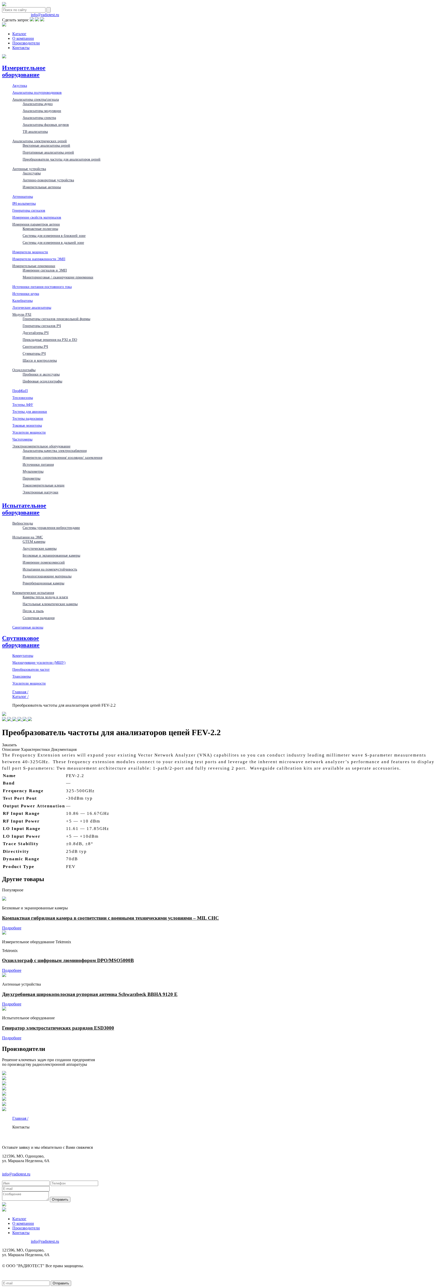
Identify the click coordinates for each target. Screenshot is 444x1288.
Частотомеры (22, 439)
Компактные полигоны (40, 229)
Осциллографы (23, 370)
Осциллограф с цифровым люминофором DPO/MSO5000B (68, 960)
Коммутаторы (22, 656)
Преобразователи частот (31, 669)
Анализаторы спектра (39, 118)
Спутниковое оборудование (21, 641)
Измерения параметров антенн (36, 224)
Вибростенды (22, 523)
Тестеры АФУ (22, 405)
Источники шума (25, 294)
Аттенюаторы (22, 196)
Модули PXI (21, 314)
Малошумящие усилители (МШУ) (39, 662)
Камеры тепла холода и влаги (45, 597)
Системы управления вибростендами (51, 528)
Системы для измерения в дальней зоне (53, 242)
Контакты (21, 47)
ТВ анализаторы (35, 131)
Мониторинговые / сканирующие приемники (58, 277)
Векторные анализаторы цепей (46, 145)
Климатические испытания (33, 593)
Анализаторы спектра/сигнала (35, 99)
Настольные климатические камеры (50, 604)
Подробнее (11, 928)
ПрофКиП (20, 391)
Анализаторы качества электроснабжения (55, 451)
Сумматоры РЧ (34, 353)
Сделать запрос (15, 20)
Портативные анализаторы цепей (48, 152)
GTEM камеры (34, 541)
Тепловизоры (22, 398)
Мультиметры (33, 471)
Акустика (19, 85)
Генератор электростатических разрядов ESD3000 (58, 1028)
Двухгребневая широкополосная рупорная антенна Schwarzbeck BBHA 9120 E (90, 994)
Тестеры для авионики (29, 411)
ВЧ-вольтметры (24, 203)
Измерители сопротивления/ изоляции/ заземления (62, 457)
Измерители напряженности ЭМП (38, 259)
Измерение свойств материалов (36, 217)
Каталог (19, 34)
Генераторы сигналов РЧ (42, 326)
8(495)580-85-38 (16, 15)
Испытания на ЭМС (27, 537)
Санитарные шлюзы (27, 627)
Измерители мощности (30, 252)
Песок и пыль (33, 611)
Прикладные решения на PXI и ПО (50, 340)
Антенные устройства (29, 169)
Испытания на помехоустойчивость (50, 569)
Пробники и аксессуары (41, 374)
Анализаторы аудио (38, 104)
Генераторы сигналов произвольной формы (56, 319)
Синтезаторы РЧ (35, 346)
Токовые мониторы (27, 425)
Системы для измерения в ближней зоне (54, 236)
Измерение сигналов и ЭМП (45, 270)
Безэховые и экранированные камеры (51, 555)
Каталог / (20, 696)
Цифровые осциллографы (42, 381)
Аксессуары (32, 173)
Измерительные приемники (33, 266)
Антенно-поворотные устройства (48, 180)
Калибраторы (22, 300)
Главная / (20, 692)
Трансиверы (21, 676)
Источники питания (38, 464)
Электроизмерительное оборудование (41, 446)
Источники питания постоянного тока (42, 287)
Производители (26, 43)
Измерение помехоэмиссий (44, 562)
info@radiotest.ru (45, 15)
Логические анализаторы (31, 307)
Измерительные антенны (42, 187)
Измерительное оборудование (23, 71)
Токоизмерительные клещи (43, 485)
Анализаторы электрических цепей (39, 141)
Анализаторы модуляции (42, 111)
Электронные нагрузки (40, 492)
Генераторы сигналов (28, 210)
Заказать (9, 745)
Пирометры (31, 478)
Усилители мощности (29, 432)
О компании (23, 38)
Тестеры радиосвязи (27, 418)
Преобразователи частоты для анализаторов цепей (61, 159)
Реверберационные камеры (43, 583)
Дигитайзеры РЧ (36, 333)
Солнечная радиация (38, 618)
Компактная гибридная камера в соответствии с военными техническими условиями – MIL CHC (110, 918)
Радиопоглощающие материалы (47, 576)
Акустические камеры (40, 548)
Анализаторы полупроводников (37, 92)
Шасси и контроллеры (40, 360)
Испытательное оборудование (24, 509)
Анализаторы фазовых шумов (46, 125)
